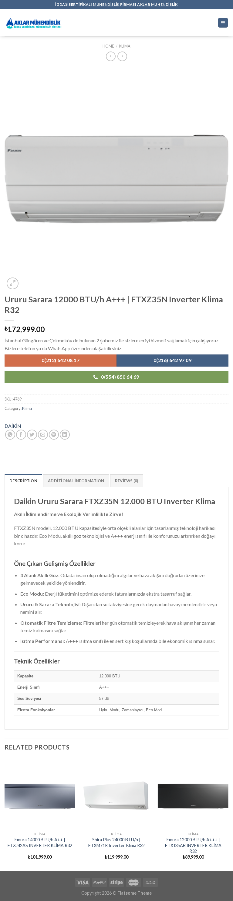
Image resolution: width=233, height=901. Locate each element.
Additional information (76, 480)
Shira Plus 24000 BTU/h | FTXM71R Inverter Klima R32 (116, 842)
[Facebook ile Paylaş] (21, 435)
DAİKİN (13, 426)
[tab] (23, 480)
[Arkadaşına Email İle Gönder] (43, 435)
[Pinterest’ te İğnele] (54, 435)
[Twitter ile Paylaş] (32, 435)
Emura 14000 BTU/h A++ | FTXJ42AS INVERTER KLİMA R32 (40, 842)
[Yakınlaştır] (13, 283)
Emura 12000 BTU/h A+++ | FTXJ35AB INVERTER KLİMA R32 (193, 845)
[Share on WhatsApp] (10, 435)
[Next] (228, 814)
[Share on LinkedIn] (65, 435)
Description (23, 480)
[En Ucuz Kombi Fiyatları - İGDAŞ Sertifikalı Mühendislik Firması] (35, 22)
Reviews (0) (126, 480)
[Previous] (4, 814)
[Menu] (223, 23)
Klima (124, 46)
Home (108, 46)
